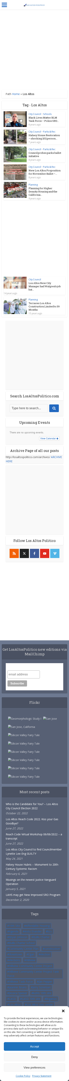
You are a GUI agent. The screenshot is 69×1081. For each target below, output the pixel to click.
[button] (63, 1011)
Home (16, 94)
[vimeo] (54, 553)
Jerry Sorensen (42, 987)
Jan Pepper (45, 981)
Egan (31, 954)
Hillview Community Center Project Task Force (33, 974)
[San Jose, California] (21, 727)
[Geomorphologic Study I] (24, 718)
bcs (50, 931)
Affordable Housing (38, 925)
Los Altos (15, 1004)
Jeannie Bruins (18, 987)
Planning (33, 184)
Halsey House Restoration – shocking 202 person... (44, 136)
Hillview (30, 960)
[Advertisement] (34, 49)
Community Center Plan (24, 948)
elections (14, 960)
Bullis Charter (41, 937)
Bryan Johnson (18, 937)
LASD (12, 999)
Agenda (13, 931)
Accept (34, 1046)
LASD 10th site (31, 999)
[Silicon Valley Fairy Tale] (24, 735)
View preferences (34, 1067)
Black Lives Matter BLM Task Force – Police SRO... (44, 119)
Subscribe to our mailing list (27, 666)
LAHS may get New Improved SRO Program (33, 895)
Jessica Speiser (18, 993)
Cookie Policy (23, 1076)
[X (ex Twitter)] (24, 553)
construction (52, 948)
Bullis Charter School (22, 943)
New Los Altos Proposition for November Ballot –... (45, 172)
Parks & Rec (49, 131)
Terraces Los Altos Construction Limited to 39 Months (44, 306)
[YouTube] (44, 553)
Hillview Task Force (21, 981)
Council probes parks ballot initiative (45, 154)
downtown (15, 954)
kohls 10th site (42, 993)
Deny (34, 1057)
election (45, 954)
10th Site (14, 925)
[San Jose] (50, 718)
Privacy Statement (41, 1076)
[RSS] (14, 553)
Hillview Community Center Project (30, 966)
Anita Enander (33, 931)
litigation (51, 999)
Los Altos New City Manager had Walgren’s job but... (45, 286)
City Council (35, 114)
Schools (47, 114)
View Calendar (48, 438)
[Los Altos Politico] (34, 4)
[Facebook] (34, 553)
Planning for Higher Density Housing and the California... (43, 191)
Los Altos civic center (40, 1004)
